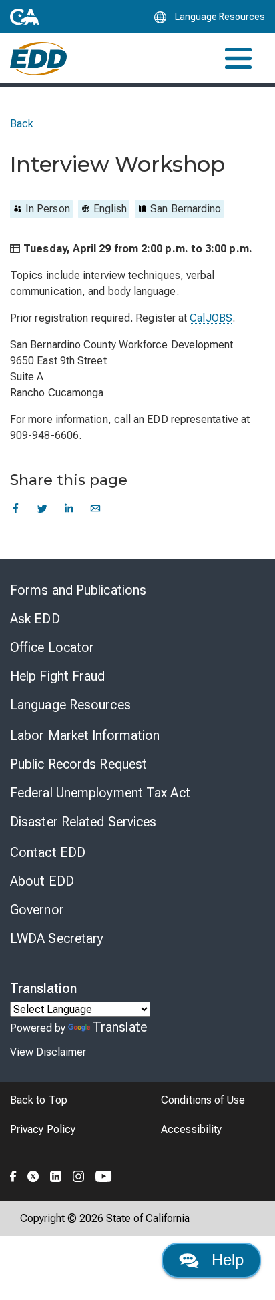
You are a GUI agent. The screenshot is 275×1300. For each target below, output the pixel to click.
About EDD (42, 881)
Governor (37, 910)
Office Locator (52, 647)
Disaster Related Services (83, 822)
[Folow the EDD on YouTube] (103, 1174)
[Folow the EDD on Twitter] (33, 1174)
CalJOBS (211, 318)
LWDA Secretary (56, 938)
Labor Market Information (85, 735)
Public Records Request (78, 764)
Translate (120, 1027)
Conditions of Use (203, 1100)
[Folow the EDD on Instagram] (79, 1174)
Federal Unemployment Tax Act (100, 793)
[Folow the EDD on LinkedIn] (56, 1174)
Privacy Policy (42, 1129)
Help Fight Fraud (57, 676)
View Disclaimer (48, 1052)
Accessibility (191, 1129)
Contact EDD (47, 852)
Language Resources (70, 705)
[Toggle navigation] (238, 58)
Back (21, 123)
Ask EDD (35, 619)
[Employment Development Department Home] (38, 58)
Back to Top (38, 1100)
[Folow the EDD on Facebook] (13, 1174)
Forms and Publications (78, 590)
